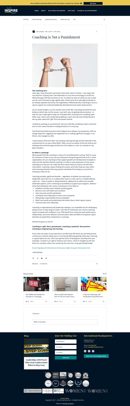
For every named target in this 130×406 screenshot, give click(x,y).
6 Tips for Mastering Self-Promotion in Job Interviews (93, 295)
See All (105, 273)
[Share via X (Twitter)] (37, 258)
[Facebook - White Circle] (93, 351)
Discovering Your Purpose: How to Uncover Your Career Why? (64, 295)
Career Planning (36, 19)
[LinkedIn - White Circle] (85, 351)
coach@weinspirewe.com (95, 347)
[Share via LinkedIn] (42, 258)
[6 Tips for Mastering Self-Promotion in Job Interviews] (93, 284)
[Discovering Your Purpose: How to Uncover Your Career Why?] (65, 284)
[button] (104, 19)
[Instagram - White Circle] (89, 351)
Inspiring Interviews (51, 19)
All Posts (25, 19)
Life (74, 19)
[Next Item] (46, 347)
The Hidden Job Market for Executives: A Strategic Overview (35, 295)
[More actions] (97, 31)
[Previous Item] (27, 347)
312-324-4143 (92, 345)
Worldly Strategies (68, 403)
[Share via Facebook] (33, 258)
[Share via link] (46, 258)
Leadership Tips (65, 19)
